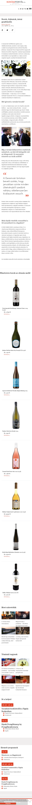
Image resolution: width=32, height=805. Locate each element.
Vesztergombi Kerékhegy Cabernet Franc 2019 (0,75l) (15, 309)
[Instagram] (26, 9)
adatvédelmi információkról (21, 800)
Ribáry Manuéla (6, 24)
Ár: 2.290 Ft (7, 352)
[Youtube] (28, 9)
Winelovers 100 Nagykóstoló (11, 755)
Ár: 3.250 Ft (7, 393)
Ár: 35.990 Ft (7, 514)
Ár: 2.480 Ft (7, 473)
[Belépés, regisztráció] (20, 9)
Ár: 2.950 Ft (7, 433)
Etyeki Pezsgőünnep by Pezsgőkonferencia (12, 725)
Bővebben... (7, 314)
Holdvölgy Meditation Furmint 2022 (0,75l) (13, 552)
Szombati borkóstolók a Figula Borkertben (15, 710)
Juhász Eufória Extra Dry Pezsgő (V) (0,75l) (14, 350)
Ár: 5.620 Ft (7, 595)
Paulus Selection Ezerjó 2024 (10, 431)
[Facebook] (24, 9)
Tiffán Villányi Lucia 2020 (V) (10, 592)
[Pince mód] (19, 9)
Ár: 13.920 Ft (7, 554)
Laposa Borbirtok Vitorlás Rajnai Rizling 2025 (14, 391)
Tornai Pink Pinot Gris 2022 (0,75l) (11, 471)
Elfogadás (8, 803)
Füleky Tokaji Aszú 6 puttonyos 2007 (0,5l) (14, 512)
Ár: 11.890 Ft (7, 312)
